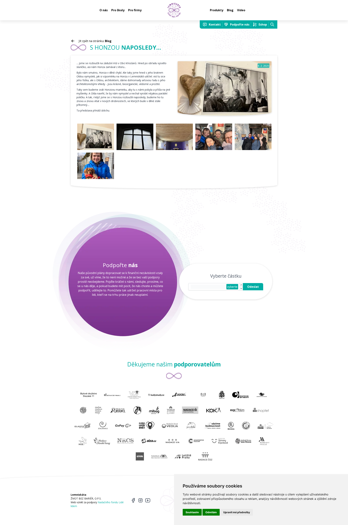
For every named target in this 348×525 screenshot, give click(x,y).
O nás (104, 10)
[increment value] (241, 285)
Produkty (216, 10)
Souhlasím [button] (192, 512)
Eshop (263, 24)
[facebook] (133, 500)
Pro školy (118, 10)
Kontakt (215, 24)
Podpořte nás (239, 24)
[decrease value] (241, 288)
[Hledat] (272, 24)
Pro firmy (135, 10)
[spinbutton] (208, 287)
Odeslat (253, 287)
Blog (230, 10)
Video (241, 10)
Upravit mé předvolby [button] (236, 512)
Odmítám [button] (211, 512)
